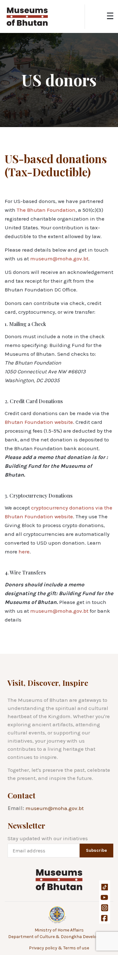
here (24, 551)
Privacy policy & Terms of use (59, 948)
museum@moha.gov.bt (59, 258)
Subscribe (96, 850)
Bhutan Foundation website (39, 422)
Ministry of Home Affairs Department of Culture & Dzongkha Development (59, 933)
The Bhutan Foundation (46, 210)
